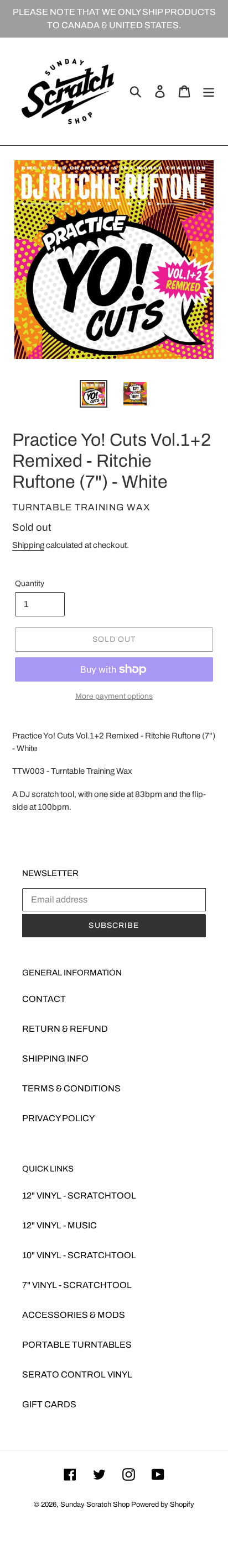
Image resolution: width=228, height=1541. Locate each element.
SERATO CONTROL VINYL (77, 1374)
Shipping (28, 545)
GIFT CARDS (49, 1404)
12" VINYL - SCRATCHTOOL (79, 1195)
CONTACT (44, 999)
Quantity (29, 583)
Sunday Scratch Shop (94, 1504)
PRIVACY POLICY (58, 1118)
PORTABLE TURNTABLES (77, 1344)
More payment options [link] (114, 696)
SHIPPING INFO (55, 1058)
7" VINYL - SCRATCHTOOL (77, 1285)
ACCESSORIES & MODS (73, 1315)
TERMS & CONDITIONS (71, 1088)
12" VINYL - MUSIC (59, 1225)
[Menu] (208, 91)
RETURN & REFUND (65, 1028)
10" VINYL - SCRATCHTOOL (79, 1255)
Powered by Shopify (162, 1504)
